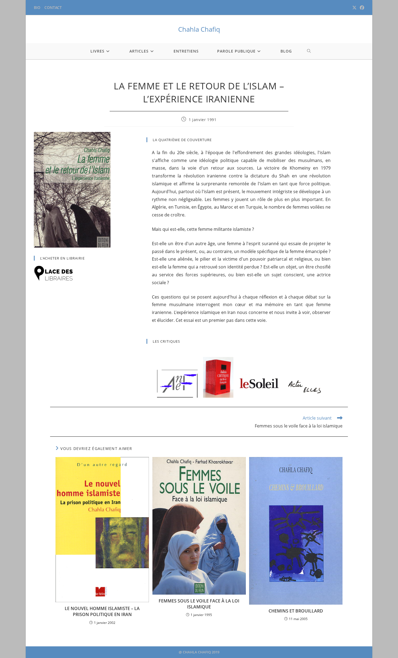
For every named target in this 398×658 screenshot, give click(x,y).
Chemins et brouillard (296, 611)
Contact (53, 7)
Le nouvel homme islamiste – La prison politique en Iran (102, 611)
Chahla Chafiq (199, 29)
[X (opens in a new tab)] (354, 7)
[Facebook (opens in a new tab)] (361, 7)
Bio (37, 7)
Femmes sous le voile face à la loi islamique (199, 604)
